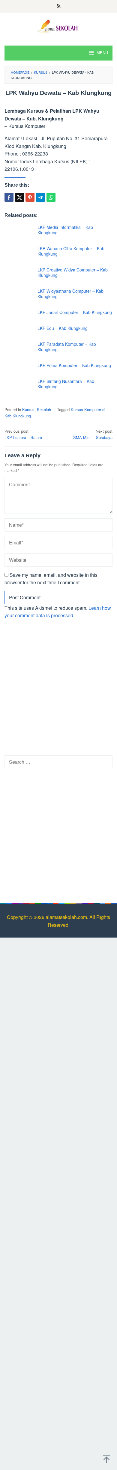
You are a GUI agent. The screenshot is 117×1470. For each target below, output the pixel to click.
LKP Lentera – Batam (23, 434)
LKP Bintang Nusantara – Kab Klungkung (66, 384)
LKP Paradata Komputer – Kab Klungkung (67, 346)
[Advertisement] (58, 694)
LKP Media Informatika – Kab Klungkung (65, 230)
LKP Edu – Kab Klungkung (63, 328)
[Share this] (9, 197)
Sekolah (44, 409)
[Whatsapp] (51, 197)
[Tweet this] (19, 197)
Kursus (28, 409)
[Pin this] (30, 197)
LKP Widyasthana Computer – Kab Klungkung (71, 293)
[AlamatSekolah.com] (58, 25)
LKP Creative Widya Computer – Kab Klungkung (73, 272)
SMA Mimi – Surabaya (92, 434)
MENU (102, 53)
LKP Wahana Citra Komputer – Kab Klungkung (71, 251)
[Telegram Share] (40, 197)
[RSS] (58, 6)
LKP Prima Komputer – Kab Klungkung (74, 365)
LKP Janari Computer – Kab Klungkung (75, 312)
